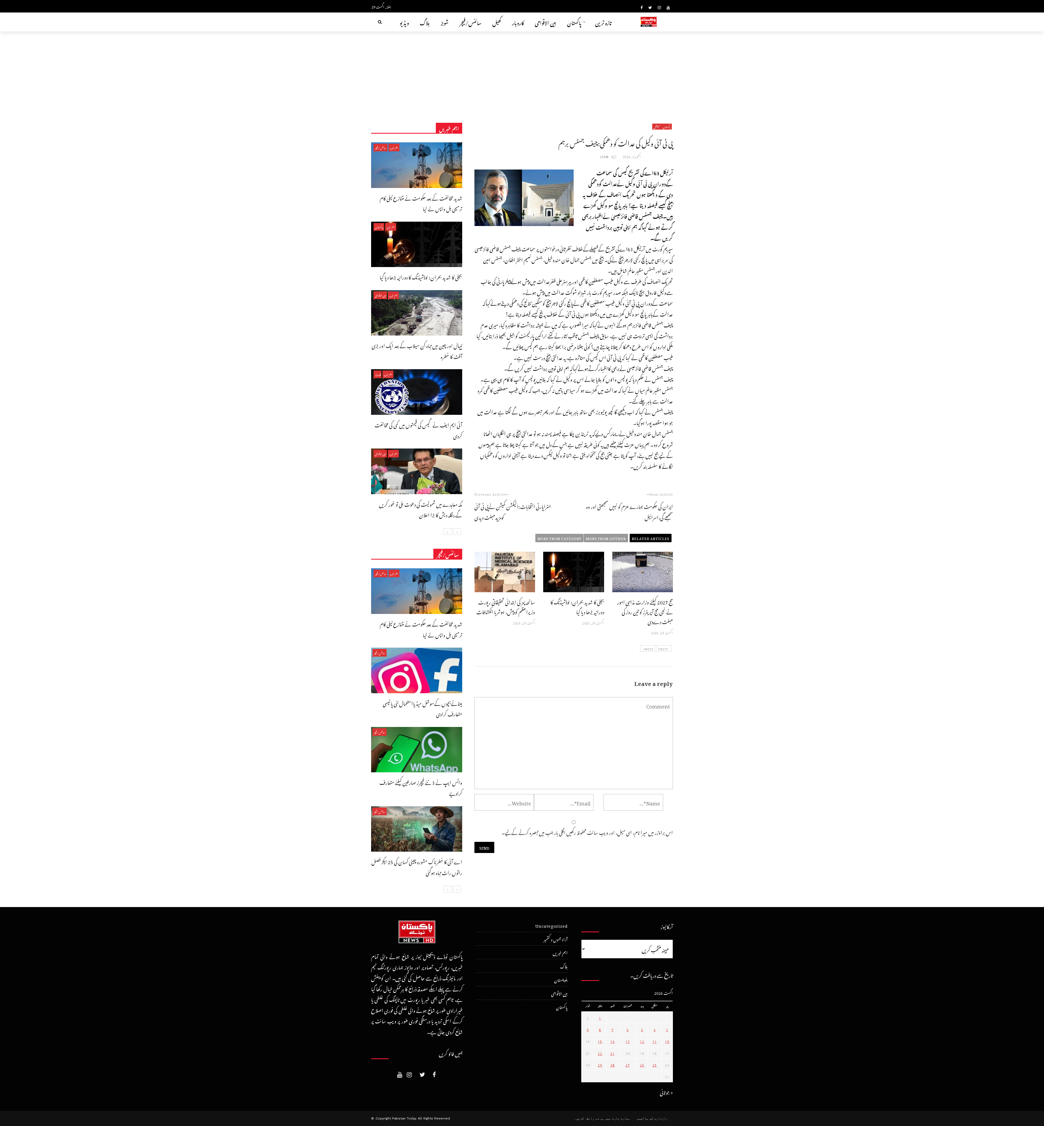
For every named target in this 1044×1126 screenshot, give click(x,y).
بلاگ (425, 21)
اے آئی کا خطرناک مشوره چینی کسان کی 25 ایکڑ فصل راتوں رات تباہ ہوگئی (416, 866)
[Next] (448, 531)
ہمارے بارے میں (617, 1118)
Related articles (650, 538)
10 (667, 1041)
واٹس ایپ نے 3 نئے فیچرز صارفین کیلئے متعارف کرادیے (421, 787)
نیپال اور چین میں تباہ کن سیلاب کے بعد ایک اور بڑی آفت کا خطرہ (417, 350)
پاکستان (574, 21)
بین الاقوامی (545, 21)
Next (649, 648)
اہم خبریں (394, 147)
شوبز (445, 21)
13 (628, 1041)
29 (600, 1064)
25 (654, 1064)
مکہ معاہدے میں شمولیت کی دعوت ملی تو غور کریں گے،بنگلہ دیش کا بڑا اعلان (420, 508)
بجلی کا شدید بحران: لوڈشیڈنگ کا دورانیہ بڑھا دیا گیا (577, 606)
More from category (559, 538)
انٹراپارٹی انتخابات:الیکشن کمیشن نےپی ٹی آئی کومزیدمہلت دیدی (512, 511)
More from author (606, 538)
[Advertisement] (522, 72)
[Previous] (457, 531)
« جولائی (666, 1092)
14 (612, 1041)
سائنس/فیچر (470, 21)
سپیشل (657, 127)
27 (628, 1064)
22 (600, 1053)
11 (654, 1041)
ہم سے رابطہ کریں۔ (589, 1118)
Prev (662, 648)
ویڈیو (404, 21)
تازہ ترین (603, 21)
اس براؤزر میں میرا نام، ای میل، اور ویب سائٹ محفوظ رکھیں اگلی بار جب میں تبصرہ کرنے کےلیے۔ (587, 832)
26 (642, 1064)
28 (612, 1064)
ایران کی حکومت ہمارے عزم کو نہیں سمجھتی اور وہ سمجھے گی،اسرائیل (629, 511)
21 (612, 1053)
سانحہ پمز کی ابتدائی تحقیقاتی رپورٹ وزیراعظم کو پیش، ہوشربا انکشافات (505, 606)
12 (642, 1041)
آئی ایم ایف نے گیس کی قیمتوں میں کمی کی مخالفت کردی (418, 429)
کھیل (496, 21)
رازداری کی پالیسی (652, 1118)
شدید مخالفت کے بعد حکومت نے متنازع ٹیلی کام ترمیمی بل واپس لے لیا (421, 202)
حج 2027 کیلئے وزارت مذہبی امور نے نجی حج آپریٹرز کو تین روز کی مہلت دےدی (645, 611)
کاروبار (518, 21)
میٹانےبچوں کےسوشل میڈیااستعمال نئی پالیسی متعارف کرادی (422, 708)
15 (600, 1041)
